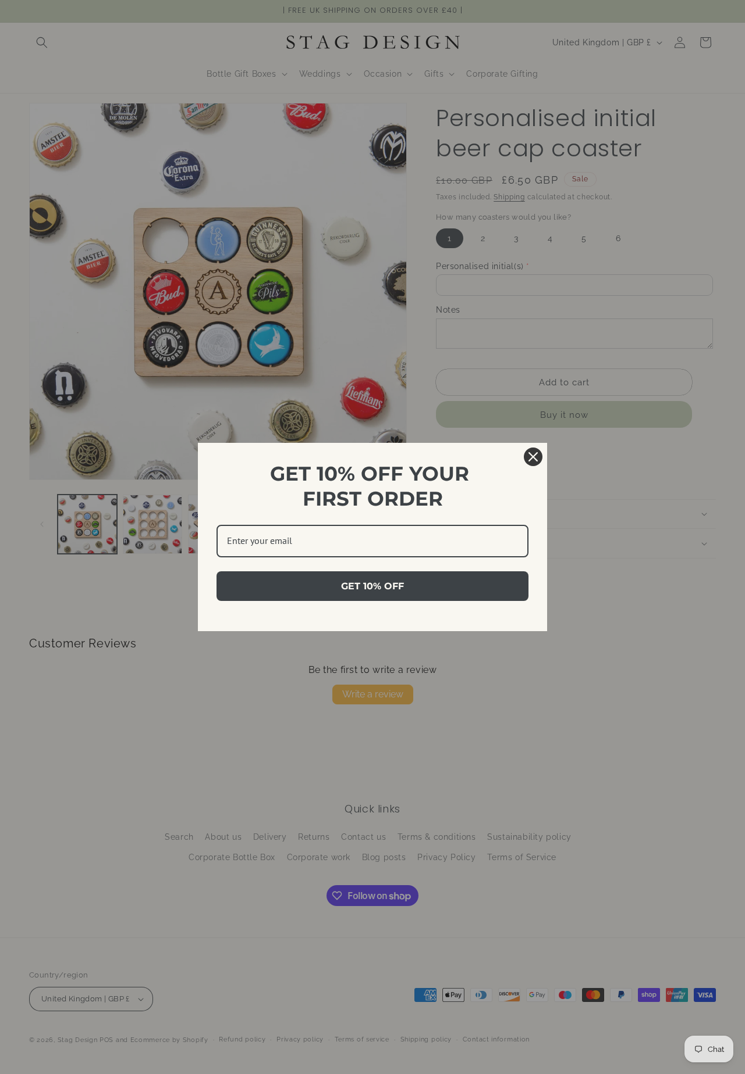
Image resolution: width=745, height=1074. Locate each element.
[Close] (533, 457)
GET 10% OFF (372, 586)
